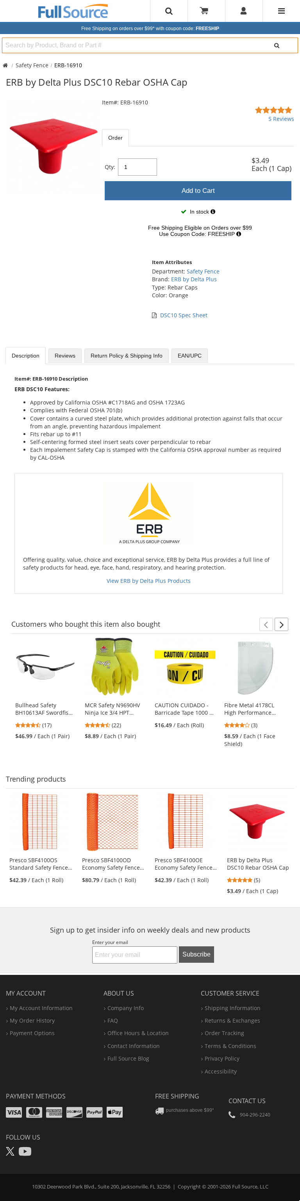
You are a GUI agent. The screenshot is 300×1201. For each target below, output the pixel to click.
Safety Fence (32, 65)
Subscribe (196, 954)
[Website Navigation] (281, 11)
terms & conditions (230, 1046)
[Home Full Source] (5, 65)
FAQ (112, 1020)
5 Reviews (281, 118)
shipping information (233, 1008)
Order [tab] (115, 138)
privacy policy (222, 1058)
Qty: (110, 167)
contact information (133, 1046)
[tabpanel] (198, 198)
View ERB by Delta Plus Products (149, 580)
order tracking (224, 1033)
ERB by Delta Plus (194, 279)
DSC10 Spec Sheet (183, 315)
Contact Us (247, 1101)
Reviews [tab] (65, 355)
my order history (32, 1020)
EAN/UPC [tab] (190, 355)
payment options (32, 1033)
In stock (199, 212)
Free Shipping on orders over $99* (150, 28)
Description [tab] (25, 355)
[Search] (277, 45)
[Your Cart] (206, 11)
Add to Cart (198, 190)
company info (125, 1008)
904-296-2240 (255, 1115)
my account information (41, 1008)
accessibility (221, 1071)
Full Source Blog (128, 1058)
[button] (266, 624)
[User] (244, 11)
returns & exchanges (232, 1020)
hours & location (138, 1033)
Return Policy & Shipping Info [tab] (126, 355)
